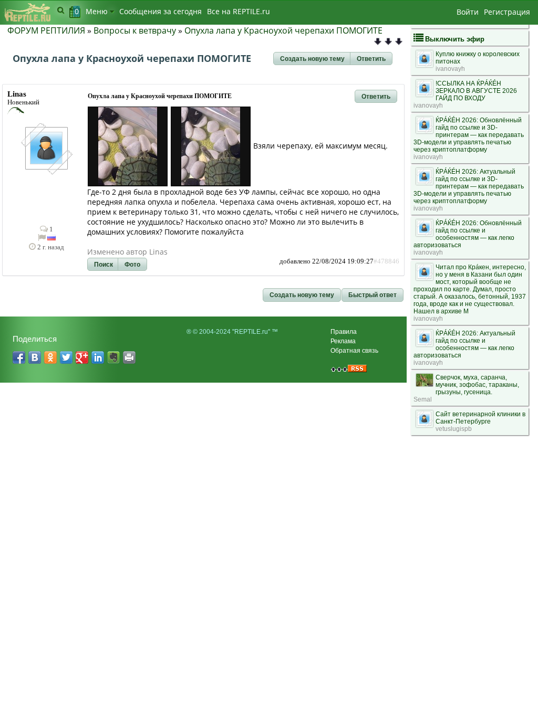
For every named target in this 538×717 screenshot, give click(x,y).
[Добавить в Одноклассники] (50, 357)
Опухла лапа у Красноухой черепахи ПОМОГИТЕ (283, 30)
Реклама (343, 341)
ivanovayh (450, 68)
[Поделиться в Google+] (82, 357)
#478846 (386, 261)
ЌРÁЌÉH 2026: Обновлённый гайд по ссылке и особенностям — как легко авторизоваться (467, 234)
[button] (312, 59)
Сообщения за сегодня (160, 11)
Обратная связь (354, 350)
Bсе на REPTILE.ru (238, 11)
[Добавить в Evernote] (113, 357)
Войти (468, 12)
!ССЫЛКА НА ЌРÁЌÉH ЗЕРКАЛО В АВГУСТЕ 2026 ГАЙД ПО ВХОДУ (476, 91)
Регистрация (507, 12)
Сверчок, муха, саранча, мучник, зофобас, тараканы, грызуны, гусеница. (477, 385)
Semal (422, 399)
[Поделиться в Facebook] (19, 357)
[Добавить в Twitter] (66, 357)
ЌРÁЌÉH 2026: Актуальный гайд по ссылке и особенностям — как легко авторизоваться (464, 344)
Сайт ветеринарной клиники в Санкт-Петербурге (480, 417)
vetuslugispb (454, 429)
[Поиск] (60, 10)
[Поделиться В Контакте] (34, 357)
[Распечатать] (129, 357)
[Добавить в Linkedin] (97, 357)
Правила (343, 331)
